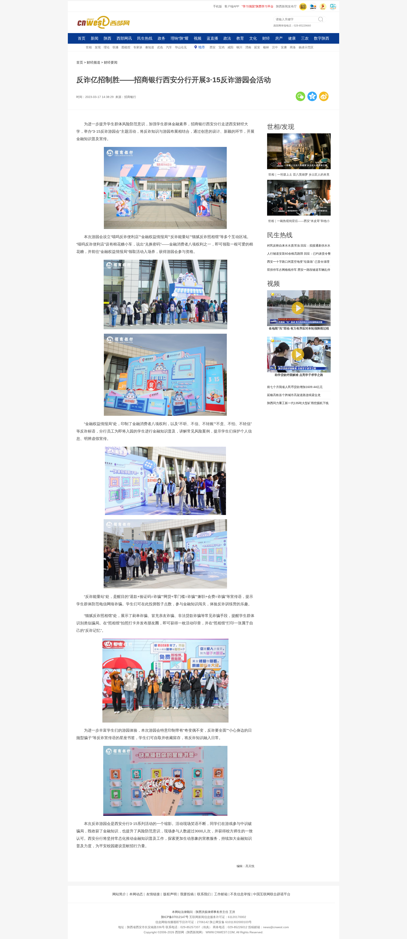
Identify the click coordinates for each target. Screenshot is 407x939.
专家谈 (137, 47)
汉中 (275, 47)
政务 (161, 38)
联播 (115, 47)
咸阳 (230, 47)
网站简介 (119, 894)
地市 (201, 47)
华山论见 (181, 47)
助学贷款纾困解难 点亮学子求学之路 (299, 375)
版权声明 (170, 894)
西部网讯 (124, 38)
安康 (284, 47)
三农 (305, 38)
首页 (81, 38)
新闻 (94, 38)
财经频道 (93, 62)
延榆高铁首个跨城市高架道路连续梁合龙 (294, 395)
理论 (107, 47)
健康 (292, 38)
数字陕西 (321, 38)
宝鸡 (221, 47)
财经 (266, 38)
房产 (279, 38)
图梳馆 (125, 47)
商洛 (293, 47)
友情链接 (153, 894)
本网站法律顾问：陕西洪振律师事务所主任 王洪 (203, 912)
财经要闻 (110, 62)
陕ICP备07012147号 (174, 917)
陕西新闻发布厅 (286, 6)
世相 (89, 47)
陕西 (107, 38)
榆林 (266, 47)
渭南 (248, 47)
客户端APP (231, 6)
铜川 (239, 47)
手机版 (217, 6)
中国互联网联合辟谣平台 (271, 894)
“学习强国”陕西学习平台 (257, 6)
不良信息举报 (240, 894)
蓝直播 (212, 38)
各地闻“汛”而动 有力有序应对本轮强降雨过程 (299, 328)
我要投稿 (187, 894)
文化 (253, 38)
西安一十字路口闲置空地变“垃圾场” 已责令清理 (298, 261)
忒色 (160, 47)
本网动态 (136, 894)
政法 (227, 38)
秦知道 (149, 47)
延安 (257, 47)
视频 (197, 38)
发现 (98, 47)
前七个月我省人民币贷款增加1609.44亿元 (295, 387)
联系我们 (204, 894)
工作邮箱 (221, 894)
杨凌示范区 (306, 47)
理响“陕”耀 (179, 38)
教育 (240, 38)
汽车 (169, 47)
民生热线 (144, 38)
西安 (213, 47)
